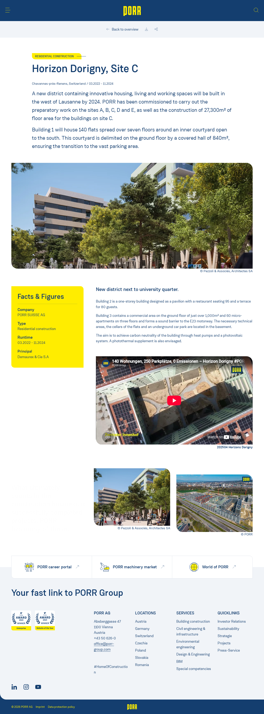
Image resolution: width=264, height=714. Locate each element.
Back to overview (124, 29)
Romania (142, 665)
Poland (140, 650)
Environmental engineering (187, 644)
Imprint (40, 707)
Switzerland (144, 636)
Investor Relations (232, 621)
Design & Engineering (193, 654)
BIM (179, 661)
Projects (224, 643)
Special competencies (193, 668)
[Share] (156, 29)
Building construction (193, 621)
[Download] (146, 29)
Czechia (141, 643)
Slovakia (141, 657)
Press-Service (229, 650)
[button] (8, 10)
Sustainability (228, 628)
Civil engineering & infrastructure (190, 631)
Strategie (225, 636)
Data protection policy (61, 707)
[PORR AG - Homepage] (132, 10)
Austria (140, 621)
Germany (142, 628)
